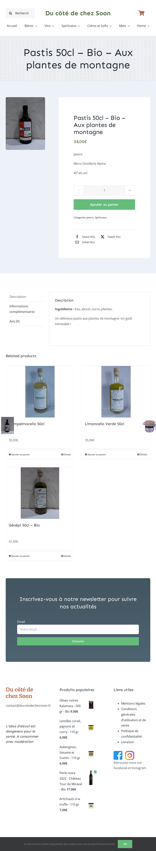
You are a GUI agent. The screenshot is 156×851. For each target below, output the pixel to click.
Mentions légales (133, 703)
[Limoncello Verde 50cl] (116, 391)
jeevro (90, 217)
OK (125, 844)
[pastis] (25, 123)
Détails (67, 454)
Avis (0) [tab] (15, 321)
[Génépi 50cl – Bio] (40, 493)
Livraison (127, 742)
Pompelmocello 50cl (26, 423)
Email (21, 622)
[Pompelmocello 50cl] (40, 391)
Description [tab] (18, 297)
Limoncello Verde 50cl (104, 423)
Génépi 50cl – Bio (24, 525)
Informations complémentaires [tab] (22, 309)
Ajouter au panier (104, 204)
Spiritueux (101, 217)
